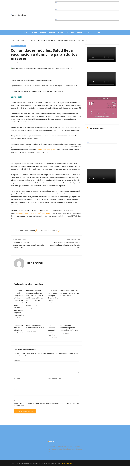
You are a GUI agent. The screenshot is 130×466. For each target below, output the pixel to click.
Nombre (17, 378)
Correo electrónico (56, 378)
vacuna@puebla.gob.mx (47, 150)
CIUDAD (34, 33)
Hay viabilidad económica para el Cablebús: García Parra (69, 327)
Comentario (19, 360)
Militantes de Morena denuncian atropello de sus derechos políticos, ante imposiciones (28, 245)
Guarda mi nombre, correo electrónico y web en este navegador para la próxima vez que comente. (46, 404)
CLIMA (87, 33)
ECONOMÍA (96, 33)
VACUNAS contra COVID (48, 230)
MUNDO (79, 33)
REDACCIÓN (48, 63)
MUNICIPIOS (70, 33)
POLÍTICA (52, 33)
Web (16, 390)
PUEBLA (60, 33)
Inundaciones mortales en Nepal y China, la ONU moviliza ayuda (69, 293)
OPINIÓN (43, 33)
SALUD (24, 46)
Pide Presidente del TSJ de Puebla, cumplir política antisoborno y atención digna (65, 245)
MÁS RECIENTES (16, 46)
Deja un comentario (60, 63)
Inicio (26, 33)
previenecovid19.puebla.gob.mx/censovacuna (33, 213)
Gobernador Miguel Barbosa (24, 230)
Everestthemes (66, 463)
